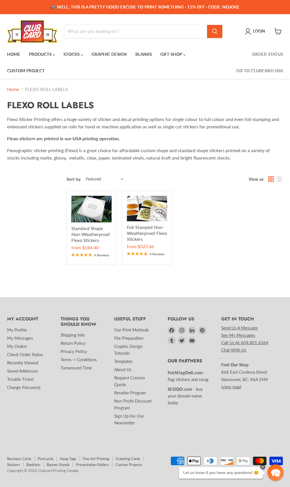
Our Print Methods (131, 329)
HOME (13, 54)
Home (13, 89)
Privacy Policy (74, 351)
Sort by (74, 179)
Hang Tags (68, 458)
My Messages (20, 338)
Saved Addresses (22, 370)
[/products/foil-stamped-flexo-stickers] (147, 208)
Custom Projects (128, 464)
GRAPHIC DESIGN (109, 54)
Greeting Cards (128, 458)
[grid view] (271, 179)
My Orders (17, 346)
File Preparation (128, 338)
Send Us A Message (239, 327)
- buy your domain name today (185, 395)
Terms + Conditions (79, 359)
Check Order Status (25, 354)
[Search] (214, 31)
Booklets (33, 464)
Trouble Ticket (20, 379)
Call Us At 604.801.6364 (244, 342)
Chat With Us (233, 349)
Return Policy (73, 343)
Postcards (46, 458)
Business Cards (19, 458)
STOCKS (72, 54)
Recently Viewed (22, 362)
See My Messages (238, 335)
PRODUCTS (41, 54)
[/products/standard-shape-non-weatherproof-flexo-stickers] (91, 209)
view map (231, 386)
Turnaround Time (76, 367)
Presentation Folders (92, 464)
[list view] (279, 179)
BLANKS (143, 54)
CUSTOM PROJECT (26, 70)
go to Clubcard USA (259, 70)
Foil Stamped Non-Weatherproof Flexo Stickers (147, 233)
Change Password (23, 387)
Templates (123, 361)
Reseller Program (130, 392)
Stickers (13, 464)
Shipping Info (73, 334)
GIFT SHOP (171, 54)
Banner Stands (58, 464)
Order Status (267, 54)
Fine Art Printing (96, 458)
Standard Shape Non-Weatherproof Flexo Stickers (90, 234)
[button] (275, 472)
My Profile (17, 329)
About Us (123, 369)
